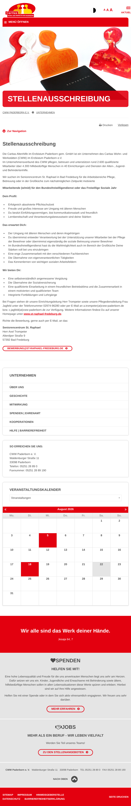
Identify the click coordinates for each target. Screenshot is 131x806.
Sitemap (8, 794)
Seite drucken (118, 796)
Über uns (17, 387)
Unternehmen (45, 112)
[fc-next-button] (125, 509)
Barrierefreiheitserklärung (45, 798)
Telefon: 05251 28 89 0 (23, 466)
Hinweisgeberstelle (50, 794)
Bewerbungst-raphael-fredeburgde (35, 348)
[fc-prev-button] (5, 509)
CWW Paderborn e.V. (16, 112)
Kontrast (93, 10)
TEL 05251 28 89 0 (90, 769)
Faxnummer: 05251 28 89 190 (28, 470)
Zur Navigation (16, 131)
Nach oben (60, 779)
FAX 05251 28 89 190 (113, 769)
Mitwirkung (19, 404)
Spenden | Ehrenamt (25, 413)
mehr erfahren (63, 709)
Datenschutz (11, 798)
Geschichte (18, 396)
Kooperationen (21, 422)
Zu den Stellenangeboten (63, 752)
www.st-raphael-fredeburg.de (42, 314)
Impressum (24, 794)
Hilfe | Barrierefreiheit (28, 430)
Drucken (108, 125)
